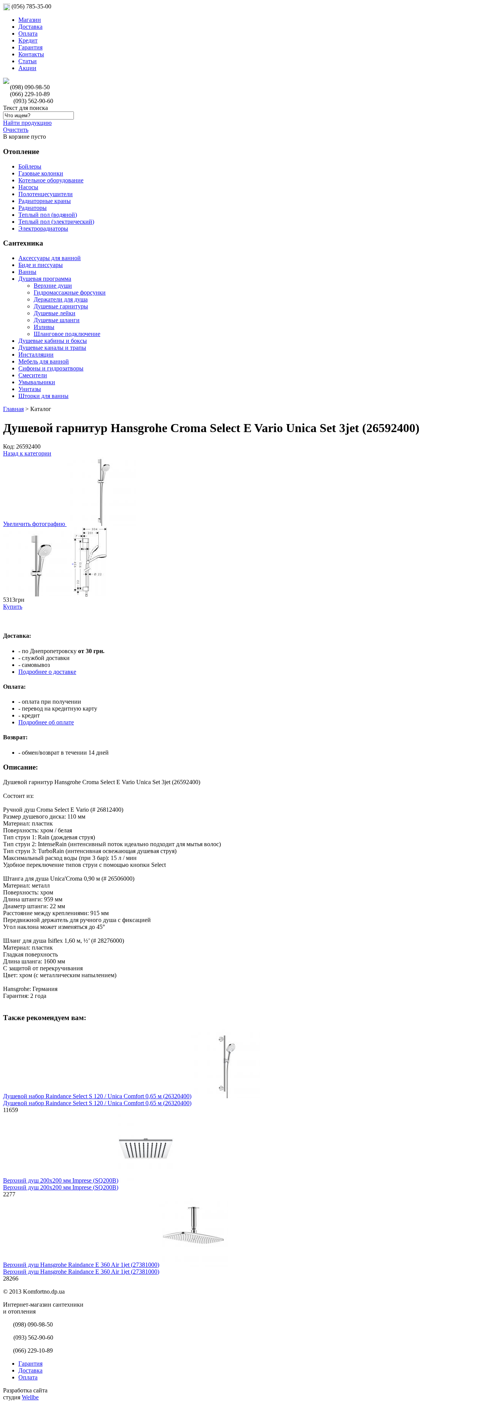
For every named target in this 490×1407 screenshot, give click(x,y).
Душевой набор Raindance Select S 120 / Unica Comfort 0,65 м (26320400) (97, 1096)
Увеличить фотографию (35, 524)
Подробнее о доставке (47, 671)
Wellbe (30, 1397)
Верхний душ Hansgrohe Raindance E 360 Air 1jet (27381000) (81, 1264)
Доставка (30, 26)
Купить (12, 606)
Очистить (15, 129)
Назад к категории (27, 453)
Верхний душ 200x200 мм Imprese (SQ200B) (60, 1180)
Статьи (27, 61)
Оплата (28, 33)
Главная (13, 409)
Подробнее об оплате (46, 722)
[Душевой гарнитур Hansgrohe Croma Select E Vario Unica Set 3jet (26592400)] (38, 561)
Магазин (29, 19)
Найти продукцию (27, 123)
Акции (27, 68)
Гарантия (30, 47)
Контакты (31, 54)
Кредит (28, 40)
